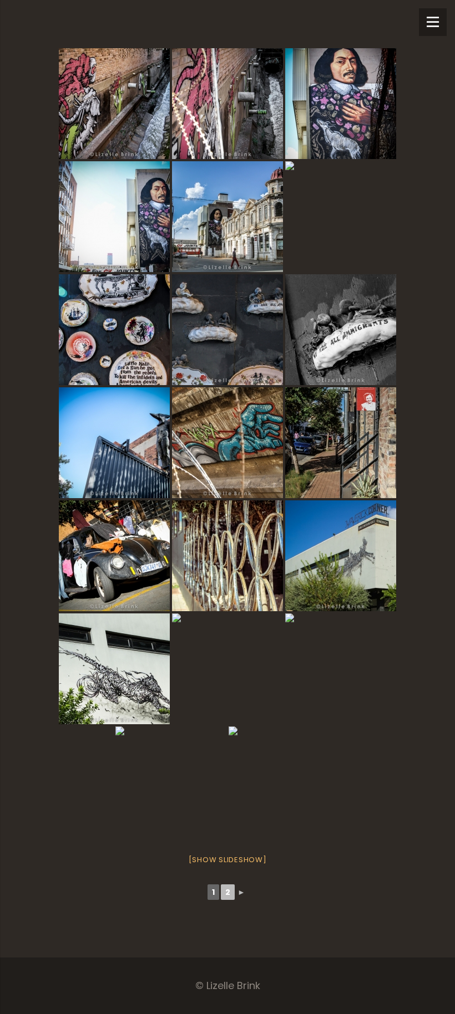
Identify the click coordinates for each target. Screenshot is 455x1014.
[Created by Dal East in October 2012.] (340, 555)
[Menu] (433, 22)
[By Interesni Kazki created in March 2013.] (170, 781)
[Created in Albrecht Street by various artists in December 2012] (340, 103)
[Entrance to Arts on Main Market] (114, 442)
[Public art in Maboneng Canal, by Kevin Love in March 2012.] (114, 103)
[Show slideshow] (228, 859)
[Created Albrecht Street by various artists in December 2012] (114, 216)
